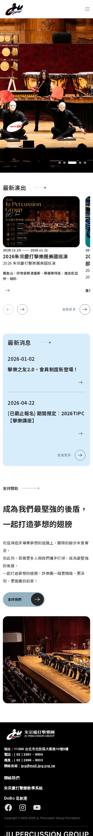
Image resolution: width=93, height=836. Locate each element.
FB (8, 807)
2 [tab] (64, 162)
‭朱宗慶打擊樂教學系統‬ (23, 788)
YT (37, 807)
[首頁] (14, 9)
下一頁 (22, 309)
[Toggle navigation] (87, 9)
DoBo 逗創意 (16, 798)
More (7, 290)
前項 (8, 309)
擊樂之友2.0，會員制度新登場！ (43, 369)
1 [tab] (59, 162)
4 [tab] (80, 162)
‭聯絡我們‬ (12, 777)
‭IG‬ (22, 807)
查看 (80, 382)
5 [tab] (85, 162)
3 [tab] (72, 162)
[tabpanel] (46, 95)
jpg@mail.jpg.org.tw (38, 766)
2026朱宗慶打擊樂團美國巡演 (35, 256)
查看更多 (69, 309)
